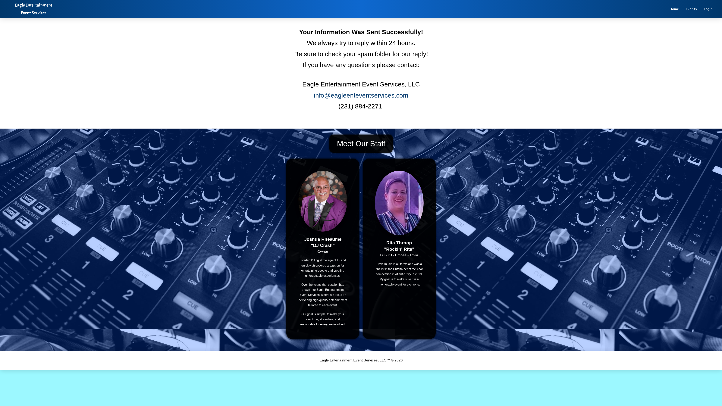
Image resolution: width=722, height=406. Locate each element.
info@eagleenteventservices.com (361, 95)
